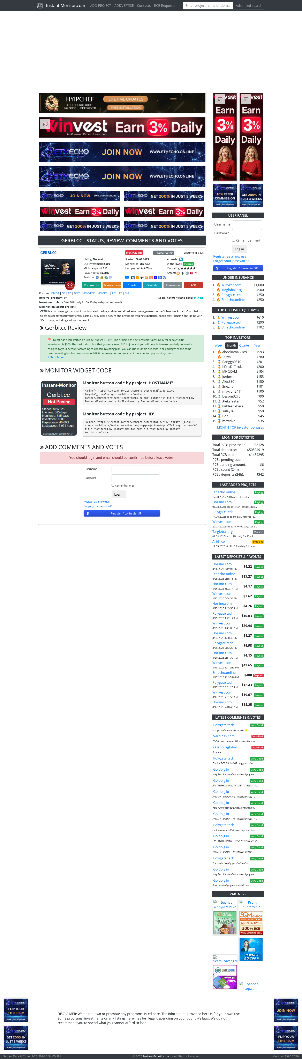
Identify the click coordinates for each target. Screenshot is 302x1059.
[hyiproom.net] (225, 977)
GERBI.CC (48, 252)
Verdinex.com (224, 736)
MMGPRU (103, 293)
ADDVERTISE (124, 5)
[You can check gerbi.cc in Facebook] (195, 297)
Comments (91, 285)
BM (127, 293)
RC (69, 293)
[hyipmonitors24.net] (151, 277)
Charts (132, 285)
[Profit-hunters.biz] (251, 904)
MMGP (55, 293)
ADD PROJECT (100, 5)
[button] (56, 357)
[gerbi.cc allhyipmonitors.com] (164, 277)
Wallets (153, 285)
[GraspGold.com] (251, 949)
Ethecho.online (233, 299)
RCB (193, 285)
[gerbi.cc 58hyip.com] (160, 277)
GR (63, 293)
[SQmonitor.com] (251, 923)
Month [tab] (231, 345)
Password (91, 478)
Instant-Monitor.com (65, 5)
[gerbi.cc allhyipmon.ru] (155, 277)
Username (91, 469)
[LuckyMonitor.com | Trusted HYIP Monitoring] (225, 923)
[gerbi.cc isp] (133, 277)
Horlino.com (222, 502)
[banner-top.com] (251, 986)
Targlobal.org (231, 290)
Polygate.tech (231, 294)
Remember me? (124, 485)
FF (120, 293)
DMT (77, 293)
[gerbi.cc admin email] (127, 277)
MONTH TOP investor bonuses (240, 427)
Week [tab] (218, 345)
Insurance (173, 285)
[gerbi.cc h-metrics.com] (137, 277)
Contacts (144, 5)
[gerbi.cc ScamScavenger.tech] (142, 277)
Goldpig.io (221, 769)
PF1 (114, 293)
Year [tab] (257, 345)
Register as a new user (97, 501)
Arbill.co (218, 541)
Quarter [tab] (244, 345)
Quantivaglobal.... (226, 747)
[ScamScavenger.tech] (225, 959)
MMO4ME (88, 293)
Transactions (112, 285)
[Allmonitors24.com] (146, 277)
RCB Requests (164, 5)
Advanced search (249, 5)
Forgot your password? (98, 506)
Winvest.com (231, 285)
